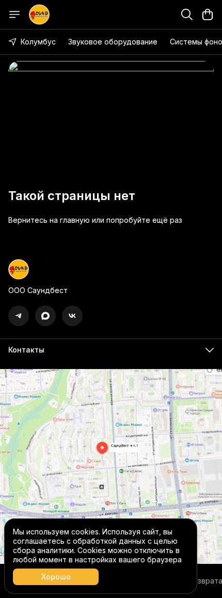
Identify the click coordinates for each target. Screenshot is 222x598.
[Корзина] (207, 14)
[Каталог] (14, 14)
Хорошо (56, 576)
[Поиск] (187, 14)
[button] (18, 315)
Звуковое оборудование (112, 41)
